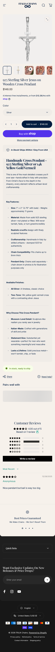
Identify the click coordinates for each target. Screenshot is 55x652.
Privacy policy (15, 637)
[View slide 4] (32, 528)
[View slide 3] (29, 528)
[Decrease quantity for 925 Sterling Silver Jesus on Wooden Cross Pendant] (6, 124)
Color (6, 105)
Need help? (47, 376)
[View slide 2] (26, 528)
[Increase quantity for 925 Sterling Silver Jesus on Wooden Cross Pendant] (16, 124)
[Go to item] (7, 70)
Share (9, 376)
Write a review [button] (27, 458)
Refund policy (27, 637)
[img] (9, 476)
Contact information (21, 640)
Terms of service (39, 637)
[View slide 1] (22, 528)
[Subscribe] (47, 580)
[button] (15, 442)
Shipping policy (35, 640)
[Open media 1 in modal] (47, 19)
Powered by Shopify (38, 633)
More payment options (27, 140)
